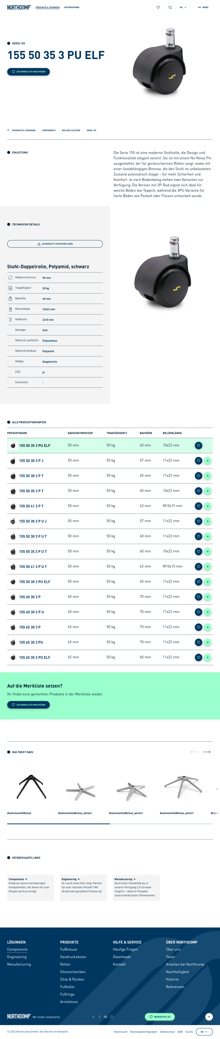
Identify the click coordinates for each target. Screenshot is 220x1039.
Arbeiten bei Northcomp (185, 964)
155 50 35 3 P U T (33, 551)
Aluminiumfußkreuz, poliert (75, 813)
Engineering (17, 957)
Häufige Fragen (125, 949)
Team (170, 957)
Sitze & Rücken (72, 979)
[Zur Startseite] (19, 7)
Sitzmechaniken (73, 972)
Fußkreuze (68, 949)
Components (49, 130)
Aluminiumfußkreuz (19, 813)
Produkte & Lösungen (23, 130)
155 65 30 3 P (30, 627)
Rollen (65, 964)
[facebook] (100, 1017)
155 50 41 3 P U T (33, 566)
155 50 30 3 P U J (33, 521)
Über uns (173, 949)
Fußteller (67, 987)
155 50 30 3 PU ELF (34, 581)
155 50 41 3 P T (31, 506)
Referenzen (175, 987)
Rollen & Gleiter (71, 130)
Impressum (121, 1032)
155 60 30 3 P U (31, 612)
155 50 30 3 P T (31, 475)
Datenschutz (167, 1032)
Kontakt (119, 964)
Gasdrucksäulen (73, 957)
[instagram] (111, 1017)
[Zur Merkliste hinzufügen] (198, 445)
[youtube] (106, 1017)
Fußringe (67, 994)
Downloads (122, 957)
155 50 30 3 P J (31, 460)
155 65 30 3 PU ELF (34, 657)
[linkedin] (94, 1017)
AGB (180, 1032)
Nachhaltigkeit (177, 972)
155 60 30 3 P (30, 597)
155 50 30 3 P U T (33, 536)
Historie (172, 979)
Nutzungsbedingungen (143, 1032)
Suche (189, 1032)
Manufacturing (19, 964)
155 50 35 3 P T (31, 491)
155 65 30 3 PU (31, 642)
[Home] (8, 130)
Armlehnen (69, 1002)
